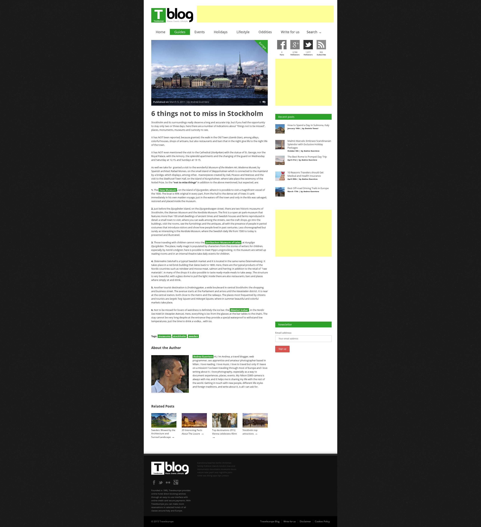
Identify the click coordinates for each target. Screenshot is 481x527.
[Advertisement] (265, 14)
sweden (193, 336)
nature (200, 472)
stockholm (179, 336)
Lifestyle (243, 32)
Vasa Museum (167, 190)
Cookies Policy (322, 521)
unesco (225, 475)
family (200, 466)
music (233, 469)
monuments (203, 469)
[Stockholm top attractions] (255, 426)
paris (230, 472)
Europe (262, 45)
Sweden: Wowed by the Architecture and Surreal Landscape (163, 434)
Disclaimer (305, 521)
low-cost (231, 466)
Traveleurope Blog (270, 521)
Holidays (221, 32)
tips (219, 475)
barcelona (202, 462)
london (222, 466)
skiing (209, 475)
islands (215, 466)
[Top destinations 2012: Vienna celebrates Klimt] (224, 426)
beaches (211, 462)
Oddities (265, 32)
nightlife (223, 472)
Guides (179, 32)
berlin (219, 462)
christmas (226, 462)
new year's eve (211, 472)
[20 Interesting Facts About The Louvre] (194, 426)
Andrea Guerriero (203, 356)
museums (164, 336)
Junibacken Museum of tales (223, 242)
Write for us (290, 32)
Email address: (283, 332)
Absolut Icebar (239, 310)
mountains (215, 469)
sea (204, 475)
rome (199, 475)
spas (215, 475)
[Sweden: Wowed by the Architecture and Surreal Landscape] (163, 426)
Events (199, 32)
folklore (207, 466)
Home (160, 32)
